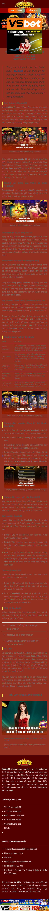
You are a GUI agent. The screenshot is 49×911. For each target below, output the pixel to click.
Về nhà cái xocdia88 (12, 807)
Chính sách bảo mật (12, 811)
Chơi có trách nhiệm (12, 820)
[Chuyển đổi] (4, 625)
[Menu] (3, 4)
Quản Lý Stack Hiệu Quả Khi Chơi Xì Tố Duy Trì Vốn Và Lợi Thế (24, 739)
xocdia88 (20, 849)
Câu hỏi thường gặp (12, 824)
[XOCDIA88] (24, 4)
